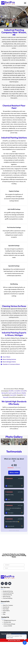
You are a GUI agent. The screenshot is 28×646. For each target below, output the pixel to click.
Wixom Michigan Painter (9, 362)
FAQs (4, 612)
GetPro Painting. (16, 634)
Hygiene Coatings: (14, 191)
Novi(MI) (11, 391)
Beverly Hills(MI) (21, 393)
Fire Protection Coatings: (14, 227)
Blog (4, 614)
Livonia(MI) (17, 391)
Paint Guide (6, 608)
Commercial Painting (8, 593)
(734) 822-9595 (7, 622)
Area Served (6, 607)
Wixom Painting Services (9, 359)
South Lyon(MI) (12, 393)
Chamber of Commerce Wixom (11, 364)
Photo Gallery (6, 610)
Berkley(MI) (5, 393)
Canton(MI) (23, 391)
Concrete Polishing (7, 598)
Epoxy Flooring (6, 596)
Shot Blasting (14, 284)
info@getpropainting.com (10, 620)
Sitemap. (23, 634)
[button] (25, 3)
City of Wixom (6, 357)
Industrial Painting (7, 594)
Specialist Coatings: (14, 245)
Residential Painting (8, 591)
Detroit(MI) (13, 395)
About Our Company (8, 605)
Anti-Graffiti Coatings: (14, 209)
